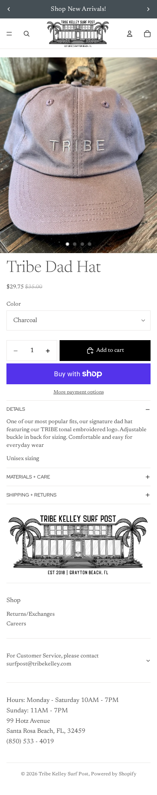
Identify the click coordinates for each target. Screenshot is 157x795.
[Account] (129, 34)
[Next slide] (148, 9)
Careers (16, 624)
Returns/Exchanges (30, 614)
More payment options (79, 392)
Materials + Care (28, 477)
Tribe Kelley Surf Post (64, 774)
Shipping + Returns (31, 495)
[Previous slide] (9, 9)
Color (13, 304)
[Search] (26, 34)
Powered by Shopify (113, 774)
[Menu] (9, 33)
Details (15, 409)
